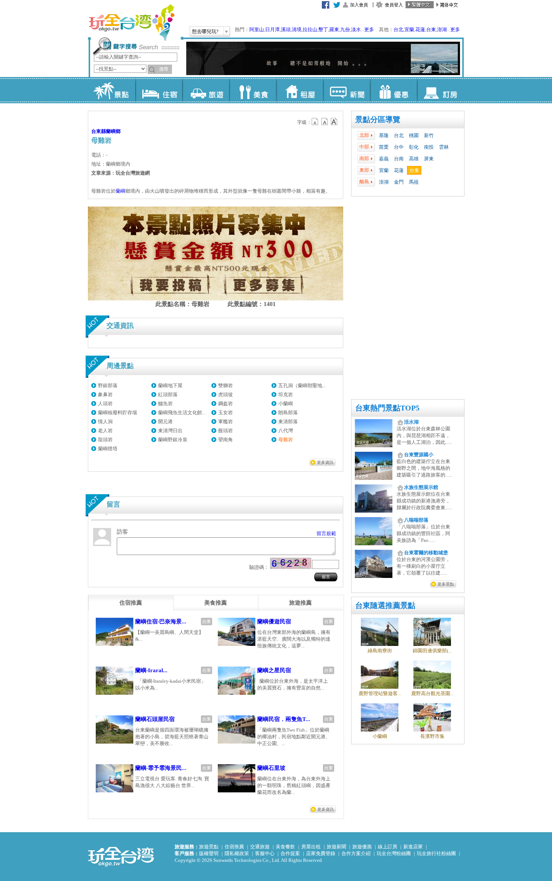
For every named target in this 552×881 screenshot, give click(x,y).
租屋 (299, 90)
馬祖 (414, 182)
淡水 (356, 29)
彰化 (414, 147)
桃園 (414, 135)
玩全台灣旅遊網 (131, 22)
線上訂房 (387, 846)
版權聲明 (209, 853)
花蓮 (420, 29)
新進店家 (413, 846)
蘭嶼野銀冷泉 (172, 439)
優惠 (393, 90)
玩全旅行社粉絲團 (436, 853)
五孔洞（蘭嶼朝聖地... (302, 385)
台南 (399, 158)
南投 (429, 147)
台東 (431, 29)
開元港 (165, 421)
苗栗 (384, 147)
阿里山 (256, 29)
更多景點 (445, 584)
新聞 (346, 90)
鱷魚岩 (165, 403)
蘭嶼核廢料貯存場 (117, 412)
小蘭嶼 (285, 403)
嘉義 (384, 158)
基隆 (384, 135)
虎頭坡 (225, 394)
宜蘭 (409, 29)
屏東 (429, 158)
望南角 (225, 439)
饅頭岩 (225, 430)
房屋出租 (311, 846)
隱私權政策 (237, 853)
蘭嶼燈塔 (108, 448)
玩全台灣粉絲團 (394, 853)
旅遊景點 (209, 846)
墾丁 (323, 29)
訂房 (440, 90)
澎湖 (442, 29)
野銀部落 (108, 385)
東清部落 (288, 421)
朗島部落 (288, 412)
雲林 (444, 147)
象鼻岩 (105, 394)
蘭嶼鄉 (113, 131)
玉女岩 (225, 412)
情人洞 (105, 421)
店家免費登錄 (320, 853)
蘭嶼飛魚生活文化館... (181, 412)
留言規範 (326, 533)
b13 (325, 121)
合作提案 (290, 853)
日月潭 (272, 29)
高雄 (414, 158)
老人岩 (105, 430)
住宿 (158, 90)
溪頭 (286, 29)
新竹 (429, 135)
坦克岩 (285, 394)
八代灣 (285, 430)
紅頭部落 (168, 394)
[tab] (130, 602)
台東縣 (98, 131)
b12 (315, 121)
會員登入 (394, 5)
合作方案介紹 (356, 853)
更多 (369, 29)
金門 (399, 182)
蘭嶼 (120, 191)
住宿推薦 (234, 846)
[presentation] (130, 602)
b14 (334, 121)
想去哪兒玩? (205, 31)
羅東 (334, 29)
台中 (399, 147)
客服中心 (264, 853)
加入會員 (359, 5)
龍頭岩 (105, 439)
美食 (252, 90)
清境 (297, 29)
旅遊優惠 (362, 846)
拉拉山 (310, 29)
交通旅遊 (260, 846)
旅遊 (205, 90)
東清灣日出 (170, 430)
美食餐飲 (285, 846)
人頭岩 (105, 403)
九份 (345, 29)
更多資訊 (325, 462)
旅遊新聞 (336, 846)
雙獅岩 (225, 385)
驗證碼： (259, 567)
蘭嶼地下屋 (170, 385)
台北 (398, 29)
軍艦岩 (225, 421)
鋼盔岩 (225, 403)
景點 (111, 90)
